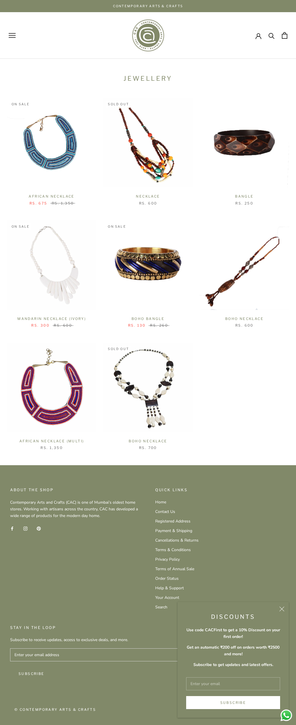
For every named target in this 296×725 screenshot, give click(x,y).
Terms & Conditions (173, 550)
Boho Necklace (244, 319)
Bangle (244, 196)
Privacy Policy (167, 559)
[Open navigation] (12, 35)
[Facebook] (12, 528)
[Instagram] (25, 528)
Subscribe (233, 702)
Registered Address (172, 521)
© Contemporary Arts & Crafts (55, 709)
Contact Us (165, 511)
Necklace (148, 196)
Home (160, 502)
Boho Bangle (148, 319)
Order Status (167, 578)
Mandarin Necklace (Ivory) (51, 319)
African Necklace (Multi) (51, 441)
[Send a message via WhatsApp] (286, 715)
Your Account (167, 597)
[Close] (281, 609)
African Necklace (51, 196)
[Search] (272, 35)
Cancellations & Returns (177, 540)
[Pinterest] (39, 528)
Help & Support (169, 588)
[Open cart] (284, 35)
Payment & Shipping (173, 530)
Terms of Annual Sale (174, 569)
